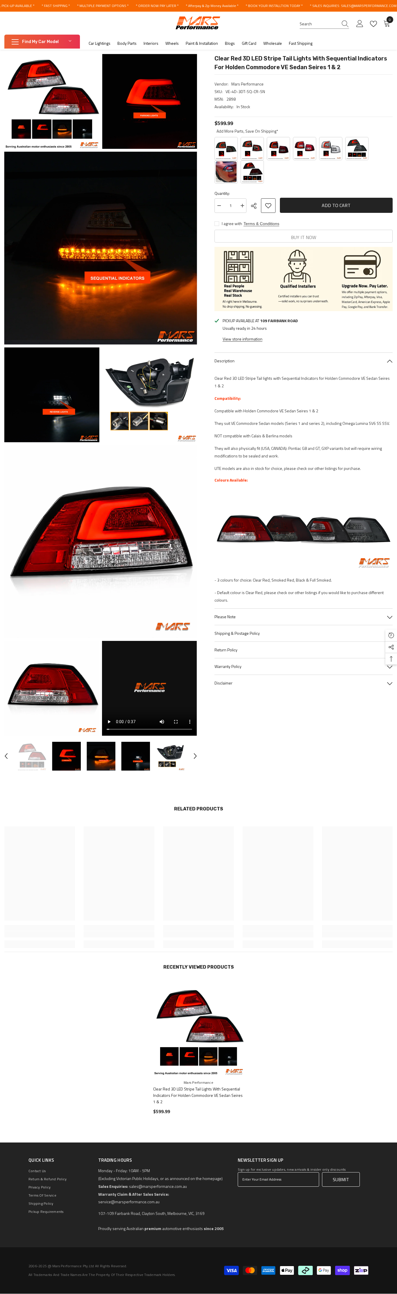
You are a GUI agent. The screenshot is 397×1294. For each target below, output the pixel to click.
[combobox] (319, 23)
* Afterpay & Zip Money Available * (212, 5)
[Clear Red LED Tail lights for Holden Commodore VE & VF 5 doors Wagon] (304, 148)
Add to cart (336, 205)
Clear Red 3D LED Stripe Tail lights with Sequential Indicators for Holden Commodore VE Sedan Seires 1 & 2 (198, 1095)
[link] (39, 934)
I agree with (232, 224)
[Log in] (359, 23)
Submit (341, 1179)
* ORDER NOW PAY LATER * (157, 5)
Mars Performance (247, 84)
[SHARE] (256, 206)
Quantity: (222, 193)
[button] (6, 756)
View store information (242, 339)
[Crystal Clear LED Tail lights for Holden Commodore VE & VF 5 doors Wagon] (330, 148)
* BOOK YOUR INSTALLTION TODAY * (274, 5)
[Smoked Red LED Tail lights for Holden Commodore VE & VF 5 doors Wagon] (278, 148)
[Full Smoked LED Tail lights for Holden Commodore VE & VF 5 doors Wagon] (226, 148)
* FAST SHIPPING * (56, 5)
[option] (32, 756)
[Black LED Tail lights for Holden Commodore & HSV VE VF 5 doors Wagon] (252, 148)
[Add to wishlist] (268, 205)
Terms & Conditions (261, 223)
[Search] (324, 24)
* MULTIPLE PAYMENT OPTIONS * (102, 5)
